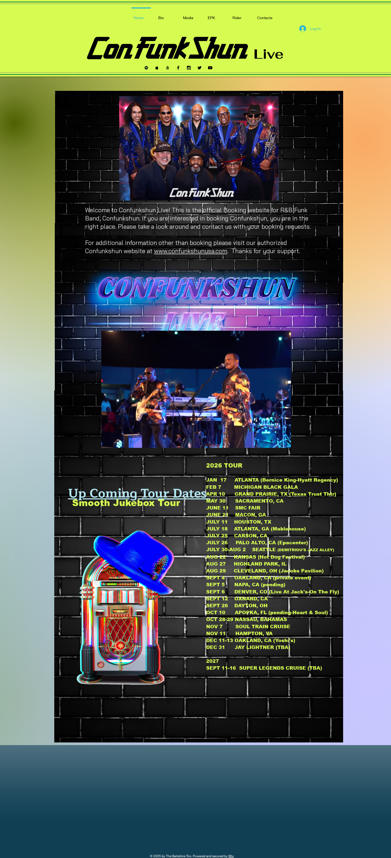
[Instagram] (189, 67)
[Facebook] (178, 67)
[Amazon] (167, 67)
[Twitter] (199, 67)
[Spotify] (146, 67)
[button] (284, 442)
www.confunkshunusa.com (190, 251)
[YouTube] (210, 67)
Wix (231, 856)
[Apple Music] (157, 67)
